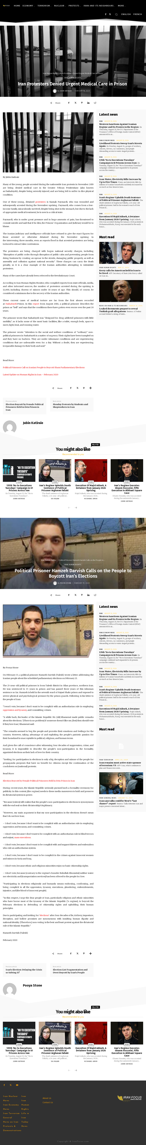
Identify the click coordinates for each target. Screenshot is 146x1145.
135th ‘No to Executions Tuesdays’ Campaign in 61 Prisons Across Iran (118, 161)
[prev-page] (69, 508)
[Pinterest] (82, 103)
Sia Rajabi (55, 499)
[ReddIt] (95, 103)
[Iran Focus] (6, 6)
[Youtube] (17, 1085)
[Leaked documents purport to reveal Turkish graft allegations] (121, 291)
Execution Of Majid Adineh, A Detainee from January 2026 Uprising (119, 218)
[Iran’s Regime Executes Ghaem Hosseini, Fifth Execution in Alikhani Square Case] (127, 470)
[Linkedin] (88, 103)
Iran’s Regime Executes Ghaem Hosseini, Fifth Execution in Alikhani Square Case (127, 489)
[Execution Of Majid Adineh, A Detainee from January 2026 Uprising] (91, 470)
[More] (91, 388)
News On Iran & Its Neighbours (113, 306)
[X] (110, 14)
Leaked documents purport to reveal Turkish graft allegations (118, 310)
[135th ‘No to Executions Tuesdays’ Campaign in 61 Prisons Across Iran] (19, 470)
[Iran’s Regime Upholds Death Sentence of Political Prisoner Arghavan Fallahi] (55, 470)
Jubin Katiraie (66, 91)
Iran (101, 121)
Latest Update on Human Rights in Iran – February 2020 (30, 374)
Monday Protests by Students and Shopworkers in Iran (70, 405)
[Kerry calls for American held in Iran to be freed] (121, 253)
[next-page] (76, 508)
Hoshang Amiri (91, 499)
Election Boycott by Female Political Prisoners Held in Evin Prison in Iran (24, 407)
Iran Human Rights (50, 73)
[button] (116, 14)
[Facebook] (105, 14)
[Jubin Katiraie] (55, 91)
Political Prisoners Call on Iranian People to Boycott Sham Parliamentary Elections (44, 367)
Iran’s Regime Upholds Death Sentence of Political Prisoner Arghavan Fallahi (120, 199)
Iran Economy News (106, 140)
